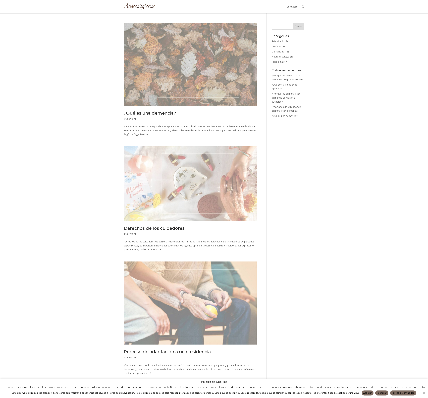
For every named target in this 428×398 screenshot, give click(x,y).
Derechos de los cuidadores (154, 228)
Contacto (292, 7)
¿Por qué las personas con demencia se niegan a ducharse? (286, 97)
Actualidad (277, 41)
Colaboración (279, 46)
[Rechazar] (423, 393)
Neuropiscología (280, 56)
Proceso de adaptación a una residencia (167, 351)
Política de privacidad (403, 392)
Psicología (277, 61)
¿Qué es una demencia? (150, 113)
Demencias (278, 51)
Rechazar (382, 392)
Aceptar (367, 392)
